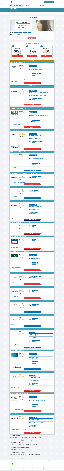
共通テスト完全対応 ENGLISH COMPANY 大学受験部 (18, 413)
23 (22, 279)
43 (22, 157)
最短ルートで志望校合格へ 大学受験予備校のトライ (18, 236)
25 (22, 242)
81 (22, 257)
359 (22, 68)
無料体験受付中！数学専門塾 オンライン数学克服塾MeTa (19, 393)
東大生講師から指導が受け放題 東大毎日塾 (17, 350)
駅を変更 (27, 32)
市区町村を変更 (18, 32)
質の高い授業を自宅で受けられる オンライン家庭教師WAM (19, 251)
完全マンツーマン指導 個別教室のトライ (18, 62)
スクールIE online (15, 344)
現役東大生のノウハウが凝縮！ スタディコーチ (17, 151)
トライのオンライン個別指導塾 (18, 182)
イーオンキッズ (14, 196)
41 (22, 193)
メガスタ (13, 310)
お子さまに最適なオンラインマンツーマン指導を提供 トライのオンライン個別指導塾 (23, 173)
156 (22, 114)
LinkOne (13, 324)
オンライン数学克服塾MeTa (17, 409)
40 (22, 356)
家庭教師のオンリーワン (16, 387)
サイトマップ (23, 469)
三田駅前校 (13, 78)
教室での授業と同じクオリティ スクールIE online (18, 328)
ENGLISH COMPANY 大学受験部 (18, 429)
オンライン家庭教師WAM (16, 267)
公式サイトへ (18, 55)
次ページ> (23, 458)
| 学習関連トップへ (50, 460)
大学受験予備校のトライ (16, 247)
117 (22, 136)
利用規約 (11, 469)
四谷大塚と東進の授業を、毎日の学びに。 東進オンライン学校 (20, 222)
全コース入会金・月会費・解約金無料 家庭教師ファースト (19, 130)
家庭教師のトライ (15, 102)
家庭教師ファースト (15, 146)
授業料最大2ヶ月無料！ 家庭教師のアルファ (19, 108)
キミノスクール (14, 216)
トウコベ (13, 282)
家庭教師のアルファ (15, 124)
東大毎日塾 (13, 366)
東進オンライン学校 (15, 232)
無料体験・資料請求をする (32, 170)
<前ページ (12, 458)
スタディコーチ (14, 167)
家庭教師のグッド (15, 296)
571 (22, 179)
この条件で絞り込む (32, 38)
